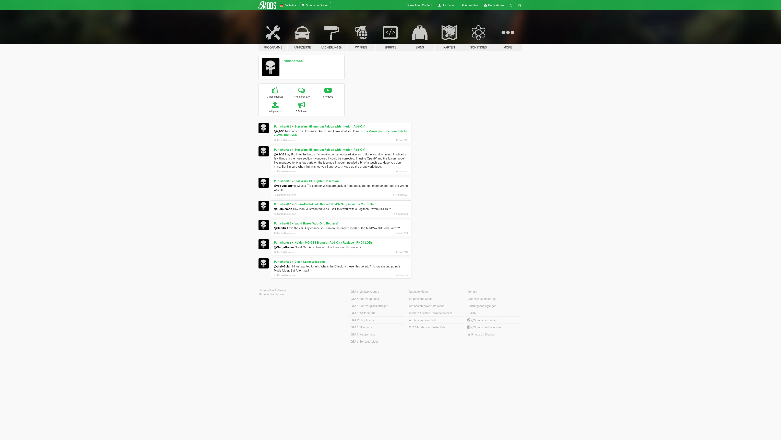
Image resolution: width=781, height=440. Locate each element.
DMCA (471, 313)
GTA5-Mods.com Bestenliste (427, 327)
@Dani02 (280, 228)
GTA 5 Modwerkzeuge (365, 291)
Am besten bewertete (422, 320)
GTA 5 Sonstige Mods (365, 341)
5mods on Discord (482, 334)
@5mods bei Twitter (483, 320)
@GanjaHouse (284, 247)
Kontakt (472, 291)
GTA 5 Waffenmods (363, 313)
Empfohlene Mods (420, 299)
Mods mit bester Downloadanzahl (430, 313)
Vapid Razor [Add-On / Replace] (316, 223)
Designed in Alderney (272, 290)
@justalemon (283, 209)
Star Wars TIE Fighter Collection (317, 181)
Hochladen (448, 5)
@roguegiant (283, 186)
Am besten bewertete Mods (426, 306)
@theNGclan (282, 266)
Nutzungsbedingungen (481, 306)
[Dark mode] (511, 5)
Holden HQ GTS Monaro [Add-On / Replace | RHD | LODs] (334, 242)
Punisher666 (293, 60)
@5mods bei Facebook (485, 327)
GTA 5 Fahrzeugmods (365, 299)
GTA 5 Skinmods (361, 327)
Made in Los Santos (271, 294)
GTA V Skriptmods (362, 320)
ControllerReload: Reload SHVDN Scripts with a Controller (335, 204)
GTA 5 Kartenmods (363, 334)
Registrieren (495, 5)
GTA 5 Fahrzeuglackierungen (369, 306)
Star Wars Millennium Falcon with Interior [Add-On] (330, 126)
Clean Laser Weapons (310, 262)
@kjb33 (279, 131)
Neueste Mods (418, 291)
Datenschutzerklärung (481, 299)
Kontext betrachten (286, 140)
